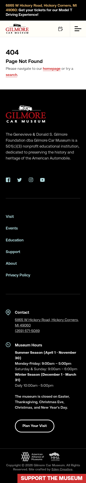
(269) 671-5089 (27, 331)
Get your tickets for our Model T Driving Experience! (41, 10)
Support (13, 252)
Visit (10, 217)
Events (12, 228)
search (11, 75)
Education (15, 240)
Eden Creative (62, 469)
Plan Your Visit (34, 426)
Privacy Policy (18, 275)
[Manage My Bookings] (60, 29)
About (11, 264)
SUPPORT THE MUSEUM (52, 478)
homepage (52, 69)
